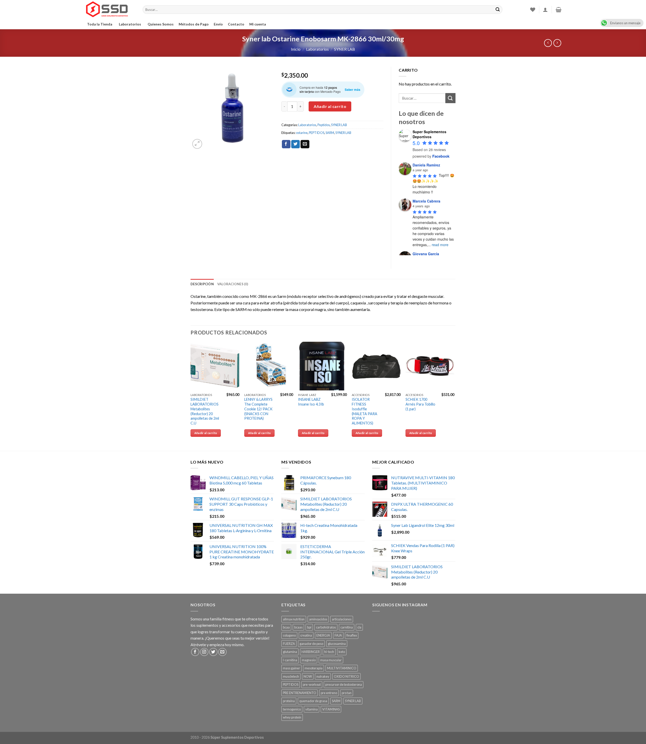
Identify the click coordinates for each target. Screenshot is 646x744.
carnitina (346, 627)
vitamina (311, 709)
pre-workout (312, 684)
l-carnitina (290, 660)
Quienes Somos (161, 24)
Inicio (296, 49)
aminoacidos (318, 619)
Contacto (236, 24)
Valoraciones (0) (232, 284)
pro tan (347, 693)
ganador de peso (311, 644)
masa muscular (331, 660)
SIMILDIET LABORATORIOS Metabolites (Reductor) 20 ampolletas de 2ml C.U (205, 411)
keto (342, 652)
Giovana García (426, 253)
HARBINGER (311, 652)
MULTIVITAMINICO (341, 668)
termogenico (292, 709)
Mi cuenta (257, 24)
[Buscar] (497, 9)
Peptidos (323, 125)
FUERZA (289, 644)
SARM (330, 133)
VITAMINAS (331, 709)
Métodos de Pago (194, 24)
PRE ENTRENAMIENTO (299, 693)
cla (359, 627)
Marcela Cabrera (426, 201)
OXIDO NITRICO (346, 676)
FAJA (338, 635)
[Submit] (450, 98)
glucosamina (337, 644)
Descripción (202, 284)
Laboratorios (130, 24)
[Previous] (191, 395)
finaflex (351, 635)
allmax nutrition (294, 619)
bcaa (286, 627)
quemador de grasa (313, 701)
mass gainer (291, 668)
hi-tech (329, 652)
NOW (308, 676)
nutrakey (322, 676)
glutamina (290, 652)
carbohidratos (326, 627)
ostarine (302, 133)
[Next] (454, 395)
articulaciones (342, 619)
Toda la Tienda (99, 24)
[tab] (202, 284)
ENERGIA (323, 635)
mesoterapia (313, 668)
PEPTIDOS (316, 133)
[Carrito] (558, 9)
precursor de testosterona (343, 684)
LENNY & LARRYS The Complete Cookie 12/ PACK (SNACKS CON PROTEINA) (258, 408)
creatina (306, 635)
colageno (289, 635)
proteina (289, 701)
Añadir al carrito (330, 106)
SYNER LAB (344, 49)
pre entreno (329, 693)
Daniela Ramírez (426, 164)
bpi (309, 627)
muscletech (291, 676)
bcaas (298, 627)
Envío (218, 24)
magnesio (309, 660)
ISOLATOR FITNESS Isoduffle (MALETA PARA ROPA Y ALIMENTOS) (364, 411)
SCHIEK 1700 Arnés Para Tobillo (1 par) (420, 404)
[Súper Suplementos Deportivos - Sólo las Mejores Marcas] (110, 9)
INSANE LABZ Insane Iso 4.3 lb (311, 401)
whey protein (292, 717)
